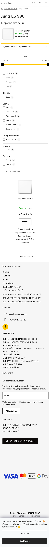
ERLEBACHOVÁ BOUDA (13, 358)
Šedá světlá (12, 129)
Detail (25, 221)
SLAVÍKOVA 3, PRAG (12, 364)
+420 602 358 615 (17, 320)
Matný (10, 160)
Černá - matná (13, 125)
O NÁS (5, 272)
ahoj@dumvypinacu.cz (18, 314)
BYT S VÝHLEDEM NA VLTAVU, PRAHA (20, 361)
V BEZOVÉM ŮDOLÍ (11, 367)
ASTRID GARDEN (10, 345)
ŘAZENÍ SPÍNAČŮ (10, 431)
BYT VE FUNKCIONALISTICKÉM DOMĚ (19, 339)
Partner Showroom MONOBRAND (25, 513)
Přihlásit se (11, 411)
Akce (9, 77)
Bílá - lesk (11, 112)
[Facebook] (5, 327)
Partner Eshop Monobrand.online (26, 516)
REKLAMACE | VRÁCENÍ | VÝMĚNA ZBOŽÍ (21, 294)
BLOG (5, 279)
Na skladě (11, 73)
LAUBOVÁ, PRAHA (11, 355)
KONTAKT (6, 275)
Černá (10, 120)
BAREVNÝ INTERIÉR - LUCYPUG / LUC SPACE (23, 349)
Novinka (10, 82)
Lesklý (10, 164)
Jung (9, 97)
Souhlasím (25, 541)
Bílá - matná (12, 116)
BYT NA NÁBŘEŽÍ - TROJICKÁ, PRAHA (19, 342)
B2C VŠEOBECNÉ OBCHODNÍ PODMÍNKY (21, 298)
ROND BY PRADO (10, 428)
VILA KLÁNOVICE (10, 352)
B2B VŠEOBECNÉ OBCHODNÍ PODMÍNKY (21, 301)
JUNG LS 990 (12, 139)
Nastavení (24, 533)
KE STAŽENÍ (7, 283)
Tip (8, 86)
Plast (9, 150)
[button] (20, 441)
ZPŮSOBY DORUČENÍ (12, 290)
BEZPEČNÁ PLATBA (11, 287)
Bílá (9, 107)
